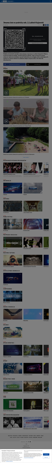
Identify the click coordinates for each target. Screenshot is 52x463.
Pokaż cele (46, 457)
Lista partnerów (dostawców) (28, 457)
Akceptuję (46, 454)
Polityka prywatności (9, 461)
